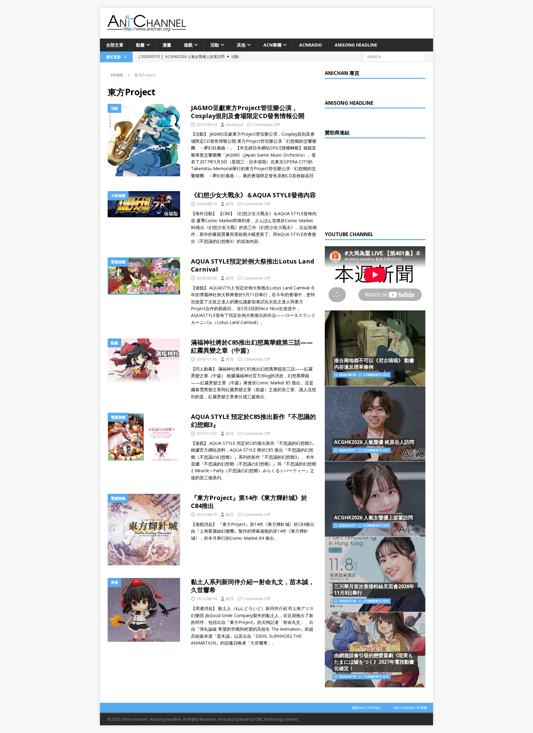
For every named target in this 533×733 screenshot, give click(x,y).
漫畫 (167, 45)
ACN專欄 (272, 45)
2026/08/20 (347, 375)
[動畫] (146, 360)
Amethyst (234, 124)
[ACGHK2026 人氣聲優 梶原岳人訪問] (375, 423)
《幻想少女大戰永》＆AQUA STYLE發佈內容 (253, 195)
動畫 (140, 45)
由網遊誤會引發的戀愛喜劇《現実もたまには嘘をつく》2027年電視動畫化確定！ (374, 662)
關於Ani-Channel (366, 707)
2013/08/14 (206, 598)
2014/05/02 (206, 278)
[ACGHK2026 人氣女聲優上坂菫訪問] (375, 499)
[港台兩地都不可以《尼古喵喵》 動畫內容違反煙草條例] (375, 348)
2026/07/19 (347, 676)
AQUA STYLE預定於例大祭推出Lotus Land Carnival (252, 265)
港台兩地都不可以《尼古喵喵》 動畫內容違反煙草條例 (374, 363)
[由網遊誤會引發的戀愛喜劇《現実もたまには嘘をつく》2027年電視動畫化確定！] (375, 649)
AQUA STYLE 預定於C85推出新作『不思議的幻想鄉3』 (253, 420)
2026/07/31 (347, 450)
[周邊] (146, 610)
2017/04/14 (206, 124)
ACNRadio (310, 45)
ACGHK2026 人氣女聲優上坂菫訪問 (373, 517)
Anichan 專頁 (342, 73)
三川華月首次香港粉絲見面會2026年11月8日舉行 (374, 589)
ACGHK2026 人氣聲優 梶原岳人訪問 (374, 442)
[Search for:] (394, 56)
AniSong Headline (356, 45)
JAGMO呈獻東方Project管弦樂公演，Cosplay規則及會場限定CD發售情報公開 (247, 112)
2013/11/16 (206, 359)
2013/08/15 (206, 514)
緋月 (230, 204)
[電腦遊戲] (146, 276)
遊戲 (188, 45)
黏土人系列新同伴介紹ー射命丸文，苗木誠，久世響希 (252, 586)
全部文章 (114, 45)
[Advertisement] (371, 183)
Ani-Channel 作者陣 (410, 707)
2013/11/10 (206, 433)
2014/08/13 (206, 204)
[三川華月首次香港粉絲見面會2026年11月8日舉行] (375, 574)
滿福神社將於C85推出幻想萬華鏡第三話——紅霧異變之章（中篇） (252, 346)
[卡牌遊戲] (146, 204)
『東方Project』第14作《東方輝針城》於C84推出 (249, 501)
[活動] (146, 140)
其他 (241, 45)
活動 (214, 45)
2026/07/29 (347, 601)
